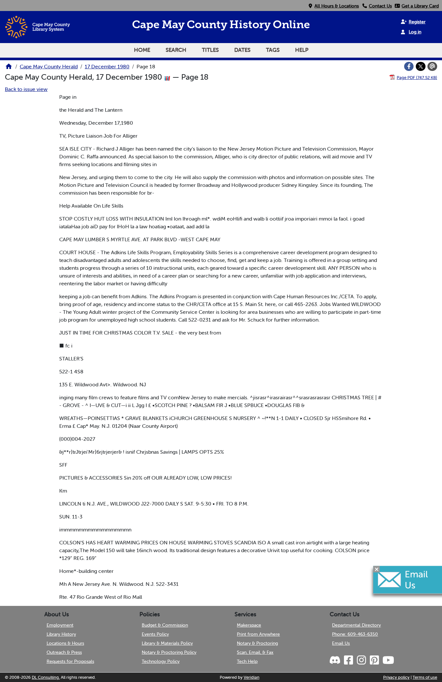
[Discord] (335, 660)
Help (301, 49)
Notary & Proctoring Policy (169, 652)
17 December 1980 (107, 66)
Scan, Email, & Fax (255, 652)
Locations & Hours (65, 643)
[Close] (376, 569)
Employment (60, 625)
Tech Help (247, 661)
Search (176, 49)
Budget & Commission (165, 625)
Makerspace (249, 625)
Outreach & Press (64, 652)
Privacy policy (396, 677)
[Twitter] (420, 66)
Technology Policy (161, 661)
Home (142, 49)
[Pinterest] (373, 660)
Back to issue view (26, 89)
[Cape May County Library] (9, 68)
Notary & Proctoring (257, 643)
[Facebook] (409, 66)
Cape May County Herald (49, 66)
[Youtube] (387, 660)
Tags (273, 49)
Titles (210, 49)
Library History (61, 634)
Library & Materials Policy (167, 643)
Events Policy (155, 634)
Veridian (252, 677)
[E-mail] (432, 66)
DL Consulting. (46, 677)
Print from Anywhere (258, 634)
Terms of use (425, 677)
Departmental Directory (356, 625)
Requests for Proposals (70, 661)
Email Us (341, 643)
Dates (242, 49)
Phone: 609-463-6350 (355, 634)
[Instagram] (360, 660)
